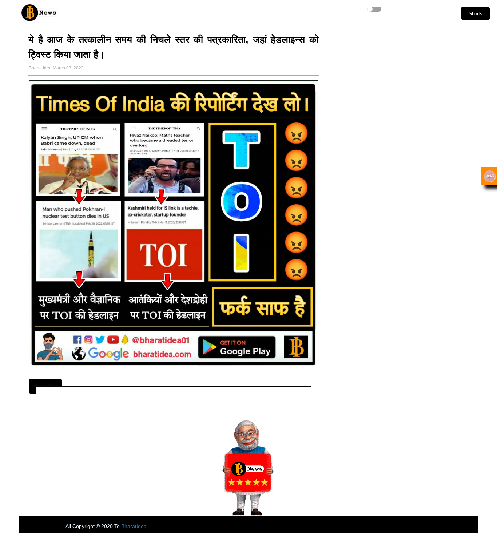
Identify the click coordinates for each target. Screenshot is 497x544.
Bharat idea (40, 67)
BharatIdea (134, 526)
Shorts (475, 13)
